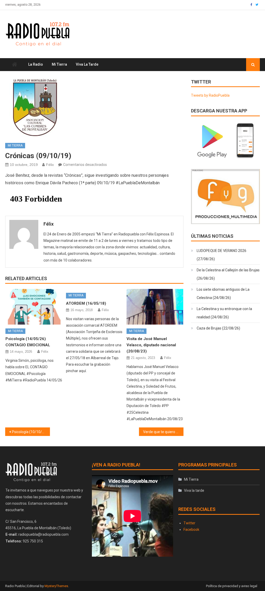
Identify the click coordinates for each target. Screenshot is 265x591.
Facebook (191, 529)
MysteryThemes (56, 586)
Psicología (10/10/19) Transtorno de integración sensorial (31, 432)
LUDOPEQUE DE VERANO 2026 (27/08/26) (221, 255)
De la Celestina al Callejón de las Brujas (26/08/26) (228, 274)
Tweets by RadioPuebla (210, 95)
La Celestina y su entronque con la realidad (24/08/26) (224, 313)
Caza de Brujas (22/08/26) (218, 328)
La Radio (35, 64)
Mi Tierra (59, 64)
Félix (50, 165)
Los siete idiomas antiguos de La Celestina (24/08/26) (223, 293)
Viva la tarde (87, 64)
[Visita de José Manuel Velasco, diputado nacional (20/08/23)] (155, 306)
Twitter (189, 523)
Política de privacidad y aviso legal (231, 586)
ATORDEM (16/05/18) (86, 303)
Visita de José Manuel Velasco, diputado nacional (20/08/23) (151, 345)
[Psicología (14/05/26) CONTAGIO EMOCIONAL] (33, 306)
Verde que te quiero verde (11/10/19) (163, 432)
